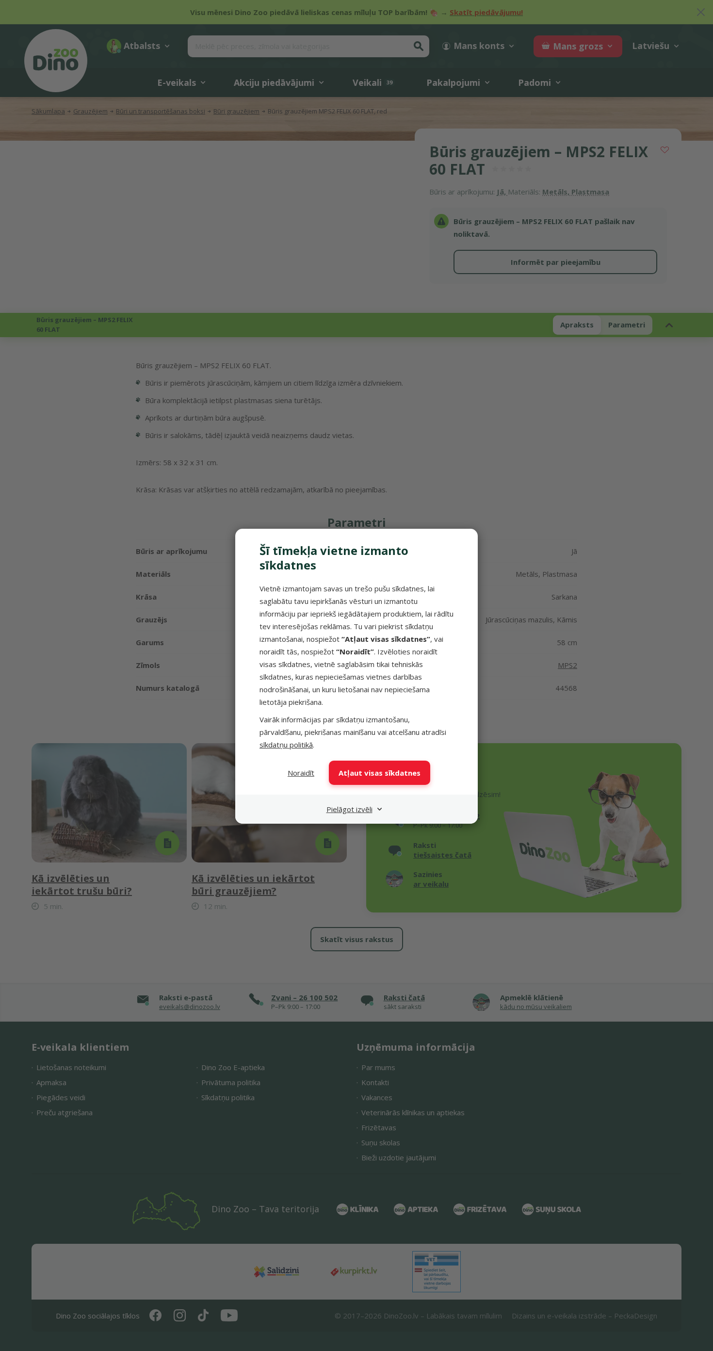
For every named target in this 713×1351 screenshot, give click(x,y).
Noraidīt (301, 773)
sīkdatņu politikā (286, 744)
